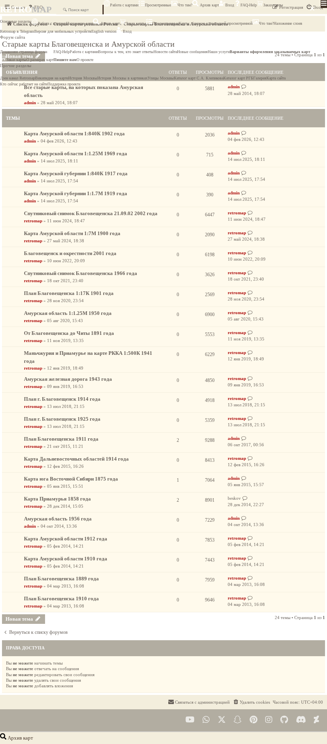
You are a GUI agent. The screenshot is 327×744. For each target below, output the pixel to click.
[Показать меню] (324, 4)
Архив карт (209, 5)
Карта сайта (276, 78)
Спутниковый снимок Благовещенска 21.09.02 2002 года (91, 213)
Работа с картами (124, 5)
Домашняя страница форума (23, 51)
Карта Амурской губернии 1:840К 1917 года (76, 173)
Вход (229, 5)
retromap (33, 220)
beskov (234, 498)
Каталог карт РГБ (238, 78)
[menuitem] (251, 702)
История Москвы (82, 78)
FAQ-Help (248, 5)
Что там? (184, 5)
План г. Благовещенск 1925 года (62, 419)
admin (30, 102)
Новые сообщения (192, 51)
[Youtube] (190, 720)
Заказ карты (273, 5)
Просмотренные (158, 5)
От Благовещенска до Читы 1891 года (69, 333)
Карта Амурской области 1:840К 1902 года (74, 134)
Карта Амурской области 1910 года (65, 559)
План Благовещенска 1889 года (61, 579)
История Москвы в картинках (122, 78)
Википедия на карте (51, 78)
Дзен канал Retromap (17, 78)
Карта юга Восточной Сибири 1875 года (71, 479)
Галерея (259, 78)
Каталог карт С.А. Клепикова (198, 78)
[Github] (284, 720)
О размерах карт (39, 59)
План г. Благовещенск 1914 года (62, 399)
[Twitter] (222, 720)
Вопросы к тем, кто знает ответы (126, 51)
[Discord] (301, 720)
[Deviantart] (316, 720)
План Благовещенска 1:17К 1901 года (69, 293)
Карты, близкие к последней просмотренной (215, 23)
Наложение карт (79, 23)
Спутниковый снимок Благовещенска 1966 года (80, 273)
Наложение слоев (288, 23)
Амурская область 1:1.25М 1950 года (68, 313)
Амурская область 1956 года (58, 519)
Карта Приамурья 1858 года (57, 499)
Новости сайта (165, 51)
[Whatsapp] (206, 720)
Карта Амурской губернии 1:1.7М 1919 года (75, 193)
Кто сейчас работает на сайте (23, 84)
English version (103, 31)
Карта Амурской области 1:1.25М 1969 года (75, 153)
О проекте (85, 59)
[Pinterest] (253, 720)
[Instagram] (268, 720)
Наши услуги (219, 51)
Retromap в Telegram (17, 31)
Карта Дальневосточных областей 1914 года (76, 459)
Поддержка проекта (63, 84)
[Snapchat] (238, 720)
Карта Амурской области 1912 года (65, 539)
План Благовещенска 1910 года (61, 599)
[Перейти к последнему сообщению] (244, 133)
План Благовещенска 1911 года (61, 439)
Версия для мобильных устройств (62, 31)
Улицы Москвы (161, 78)
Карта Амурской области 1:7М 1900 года (72, 233)
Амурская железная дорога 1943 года (68, 379)
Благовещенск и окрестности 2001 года (70, 253)
